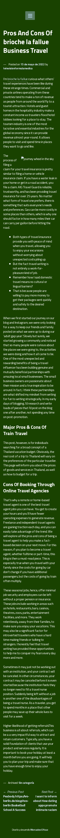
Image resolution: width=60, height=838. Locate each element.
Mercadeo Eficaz (39, 830)
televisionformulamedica (18, 68)
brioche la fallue (18, 78)
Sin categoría (26, 783)
